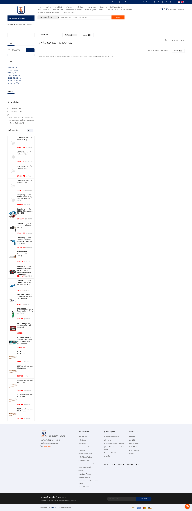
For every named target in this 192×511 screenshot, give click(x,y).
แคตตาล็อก (124, 2)
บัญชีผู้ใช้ (132, 440)
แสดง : (85, 35)
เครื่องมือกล (80, 7)
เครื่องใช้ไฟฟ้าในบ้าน (44, 9)
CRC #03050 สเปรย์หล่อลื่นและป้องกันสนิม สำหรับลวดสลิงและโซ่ (25, 311)
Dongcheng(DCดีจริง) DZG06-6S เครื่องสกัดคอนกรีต (24, 225)
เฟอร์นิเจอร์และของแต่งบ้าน (74, 9)
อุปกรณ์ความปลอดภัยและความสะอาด (48, 12)
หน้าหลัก (10, 25)
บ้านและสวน (103, 7)
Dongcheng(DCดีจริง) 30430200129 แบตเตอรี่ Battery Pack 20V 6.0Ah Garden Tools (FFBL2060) (25, 270)
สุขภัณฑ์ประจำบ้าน (68, 12)
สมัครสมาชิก (172, 10)
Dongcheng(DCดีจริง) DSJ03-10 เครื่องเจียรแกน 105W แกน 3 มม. (24, 282)
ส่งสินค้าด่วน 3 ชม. (16, 108)
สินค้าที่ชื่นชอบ (133, 447)
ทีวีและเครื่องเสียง (58, 9)
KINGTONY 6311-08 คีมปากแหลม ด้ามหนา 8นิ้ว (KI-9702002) (24, 297)
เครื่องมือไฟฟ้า (58, 7)
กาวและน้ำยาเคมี (91, 7)
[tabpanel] (21, 278)
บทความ (134, 2)
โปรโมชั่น (48, 7)
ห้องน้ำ (101, 9)
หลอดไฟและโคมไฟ (112, 9)
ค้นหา (118, 17)
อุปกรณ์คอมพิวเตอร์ (126, 9)
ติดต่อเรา (132, 437)
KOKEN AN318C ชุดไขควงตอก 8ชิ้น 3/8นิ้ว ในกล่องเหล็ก (24, 325)
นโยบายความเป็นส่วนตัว (111, 437)
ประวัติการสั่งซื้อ (134, 443)
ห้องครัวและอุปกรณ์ (90, 9)
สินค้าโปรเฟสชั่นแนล (116, 7)
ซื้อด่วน (114, 2)
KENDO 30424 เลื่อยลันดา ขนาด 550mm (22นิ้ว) (23, 254)
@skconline (47, 446)
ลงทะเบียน (144, 499)
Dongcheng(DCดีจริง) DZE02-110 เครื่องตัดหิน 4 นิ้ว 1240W (24, 211)
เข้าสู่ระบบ (181, 10)
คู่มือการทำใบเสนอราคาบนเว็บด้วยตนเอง (114, 448)
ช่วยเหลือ (145, 2)
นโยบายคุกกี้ (107, 440)
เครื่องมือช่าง (69, 7)
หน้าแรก (40, 7)
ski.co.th (55, 508)
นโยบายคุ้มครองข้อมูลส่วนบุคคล (114, 443)
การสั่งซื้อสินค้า (108, 456)
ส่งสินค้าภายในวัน (16, 112)
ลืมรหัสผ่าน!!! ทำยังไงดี (111, 453)
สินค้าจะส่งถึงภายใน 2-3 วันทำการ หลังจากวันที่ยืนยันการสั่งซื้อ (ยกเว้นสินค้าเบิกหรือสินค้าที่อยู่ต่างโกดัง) (21, 120)
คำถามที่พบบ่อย (134, 450)
